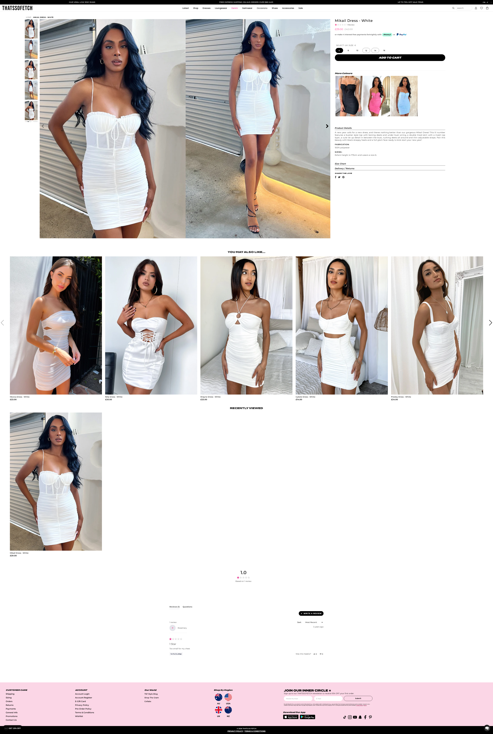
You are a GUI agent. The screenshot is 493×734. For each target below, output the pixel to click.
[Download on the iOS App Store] (290, 718)
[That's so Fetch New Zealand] (228, 710)
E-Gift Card (80, 701)
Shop (195, 8)
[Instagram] (349, 718)
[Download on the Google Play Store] (307, 718)
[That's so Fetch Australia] (218, 697)
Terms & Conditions (84, 712)
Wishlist (79, 716)
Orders (9, 701)
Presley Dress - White (401, 397)
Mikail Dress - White (43, 17)
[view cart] (487, 8)
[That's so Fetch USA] (228, 697)
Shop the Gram (151, 698)
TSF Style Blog (151, 694)
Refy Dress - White (113, 397)
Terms (365, 705)
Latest (185, 8)
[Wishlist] (481, 8)
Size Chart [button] (340, 164)
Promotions (11, 716)
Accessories (288, 8)
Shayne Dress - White (210, 397)
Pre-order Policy (83, 709)
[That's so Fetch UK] (218, 710)
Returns (9, 705)
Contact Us (11, 720)
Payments (11, 709)
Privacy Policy (82, 705)
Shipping (10, 694)
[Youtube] (355, 718)
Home (28, 17)
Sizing (9, 697)
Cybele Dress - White (305, 397)
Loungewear (221, 8)
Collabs (147, 701)
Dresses (207, 8)
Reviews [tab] (174, 607)
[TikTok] (344, 718)
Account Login (82, 694)
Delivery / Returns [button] (344, 168)
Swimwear (247, 8)
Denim (234, 8)
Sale (300, 8)
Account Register (83, 697)
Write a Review (313, 614)
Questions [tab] (187, 607)
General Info (12, 712)
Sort (299, 622)
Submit (358, 698)
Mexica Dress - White (20, 397)
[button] (476, 7)
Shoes (275, 8)
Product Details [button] (343, 128)
